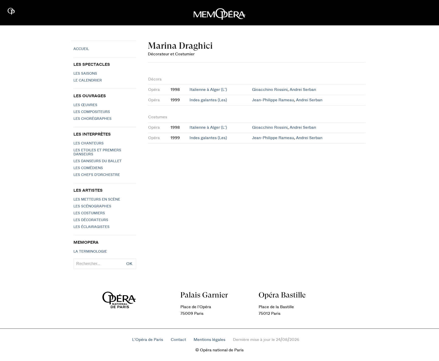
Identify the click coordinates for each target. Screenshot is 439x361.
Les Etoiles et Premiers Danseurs (97, 152)
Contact (178, 340)
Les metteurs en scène (96, 199)
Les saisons (85, 73)
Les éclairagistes (91, 227)
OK (129, 264)
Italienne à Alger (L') (208, 90)
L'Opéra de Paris (147, 340)
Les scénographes (92, 206)
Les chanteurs (88, 143)
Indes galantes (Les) (208, 100)
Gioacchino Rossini (270, 90)
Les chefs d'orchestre (96, 175)
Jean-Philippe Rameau (273, 100)
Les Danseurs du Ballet (97, 161)
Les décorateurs (90, 220)
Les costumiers (89, 213)
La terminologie (90, 251)
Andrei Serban (303, 90)
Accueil (81, 49)
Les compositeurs (91, 112)
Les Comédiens (88, 168)
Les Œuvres (85, 105)
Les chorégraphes (92, 119)
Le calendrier (87, 80)
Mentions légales (209, 340)
